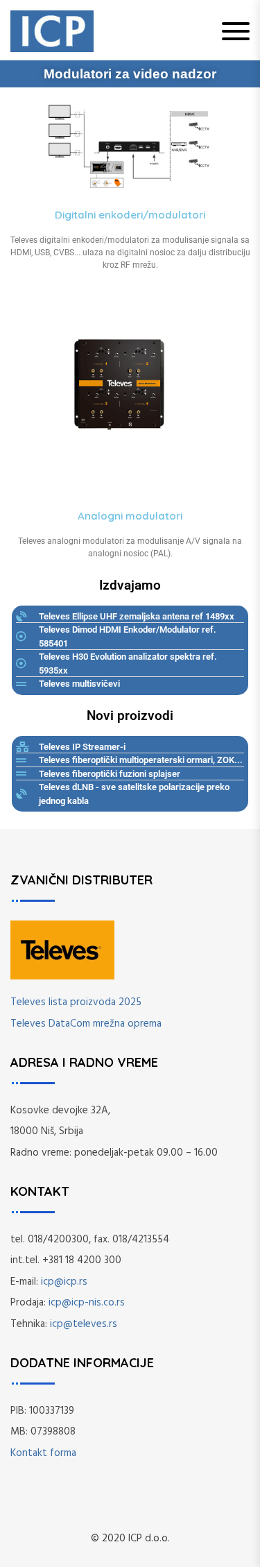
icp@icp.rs (64, 1282)
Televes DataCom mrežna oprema (86, 1024)
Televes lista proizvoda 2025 (75, 1002)
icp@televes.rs (83, 1324)
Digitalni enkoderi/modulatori (130, 214)
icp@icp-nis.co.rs (87, 1302)
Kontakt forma (43, 1453)
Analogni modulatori (130, 515)
